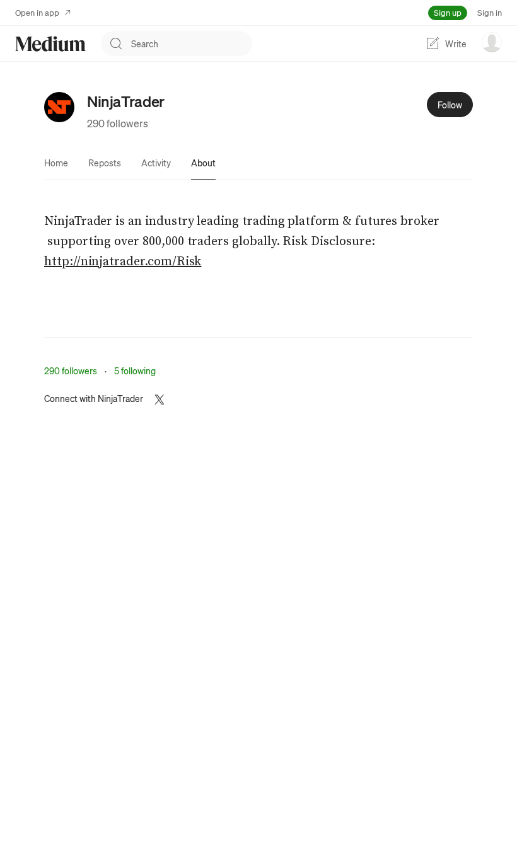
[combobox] (191, 43)
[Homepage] (50, 44)
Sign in (489, 12)
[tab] (56, 162)
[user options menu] (492, 42)
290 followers (117, 123)
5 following (135, 370)
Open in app (37, 12)
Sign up (448, 12)
